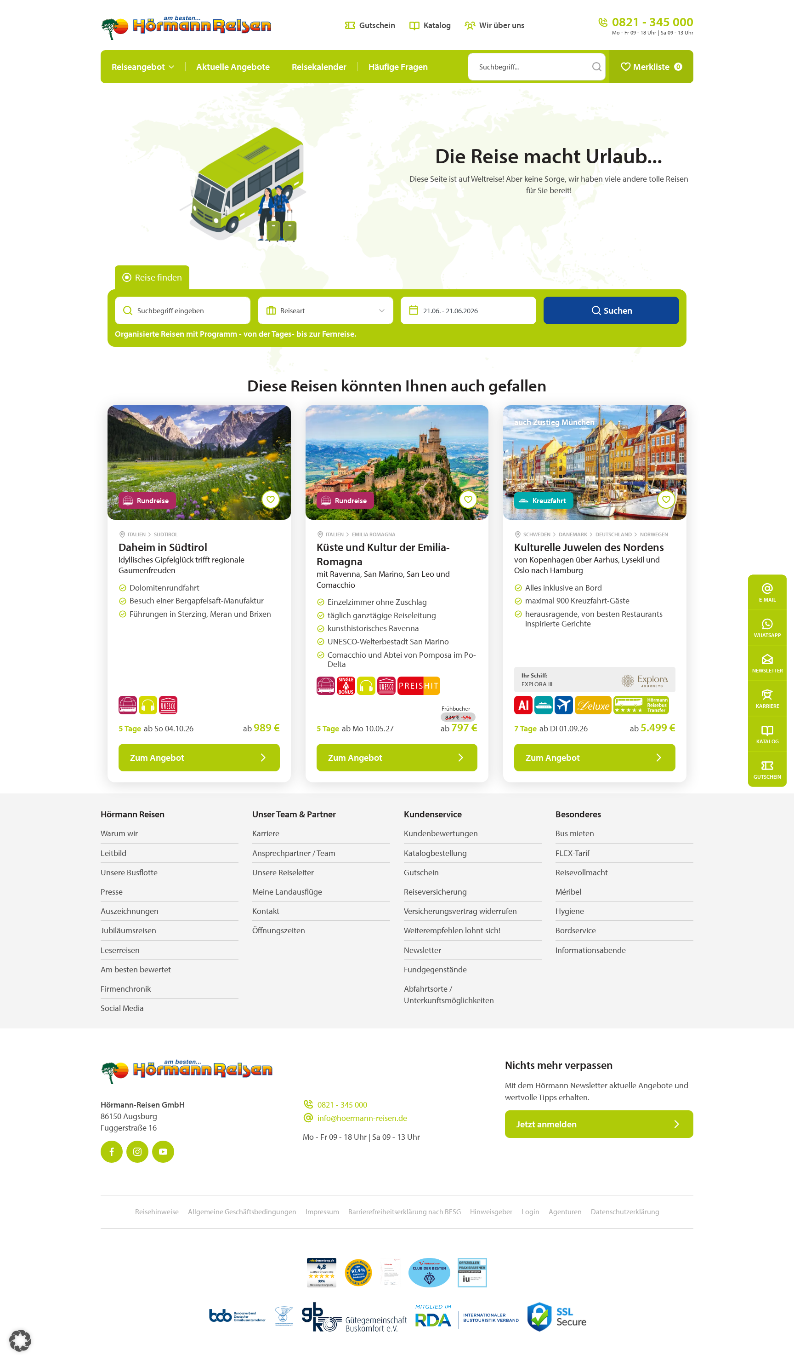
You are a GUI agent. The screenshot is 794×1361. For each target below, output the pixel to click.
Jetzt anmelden (546, 1124)
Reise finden (158, 277)
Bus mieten (575, 833)
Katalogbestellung (435, 853)
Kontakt (265, 911)
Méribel (568, 891)
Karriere (767, 705)
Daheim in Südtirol (163, 547)
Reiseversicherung (435, 891)
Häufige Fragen (398, 66)
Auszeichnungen (130, 911)
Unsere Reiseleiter (283, 872)
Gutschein (767, 776)
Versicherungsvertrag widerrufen (460, 911)
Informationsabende (591, 950)
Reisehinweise (157, 1211)
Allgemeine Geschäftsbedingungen (242, 1211)
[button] (20, 1341)
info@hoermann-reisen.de (362, 1118)
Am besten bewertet (136, 969)
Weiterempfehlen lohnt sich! (452, 930)
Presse (112, 891)
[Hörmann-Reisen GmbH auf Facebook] (112, 1152)
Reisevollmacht (582, 872)
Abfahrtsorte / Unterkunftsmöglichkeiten (449, 994)
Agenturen (565, 1211)
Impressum (322, 1211)
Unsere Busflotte (129, 872)
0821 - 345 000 (342, 1104)
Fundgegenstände (435, 969)
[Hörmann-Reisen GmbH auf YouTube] (163, 1152)
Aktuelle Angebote (233, 66)
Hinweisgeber (491, 1211)
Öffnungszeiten (278, 930)
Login (530, 1211)
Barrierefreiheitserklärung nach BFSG (404, 1211)
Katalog (767, 740)
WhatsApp (767, 634)
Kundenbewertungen (441, 833)
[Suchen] (597, 66)
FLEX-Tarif (573, 853)
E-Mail (767, 599)
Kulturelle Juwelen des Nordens (589, 547)
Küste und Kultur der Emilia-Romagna (383, 554)
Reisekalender (319, 66)
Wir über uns (502, 25)
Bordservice (576, 930)
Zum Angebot (157, 757)
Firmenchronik (126, 988)
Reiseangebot (138, 66)
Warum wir (119, 833)
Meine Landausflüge (287, 891)
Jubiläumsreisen (128, 930)
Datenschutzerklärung (625, 1211)
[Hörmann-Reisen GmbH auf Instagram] (137, 1152)
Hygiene (570, 911)
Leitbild (113, 853)
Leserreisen (120, 950)
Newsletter (767, 669)
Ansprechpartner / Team (293, 853)
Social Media (122, 1008)
